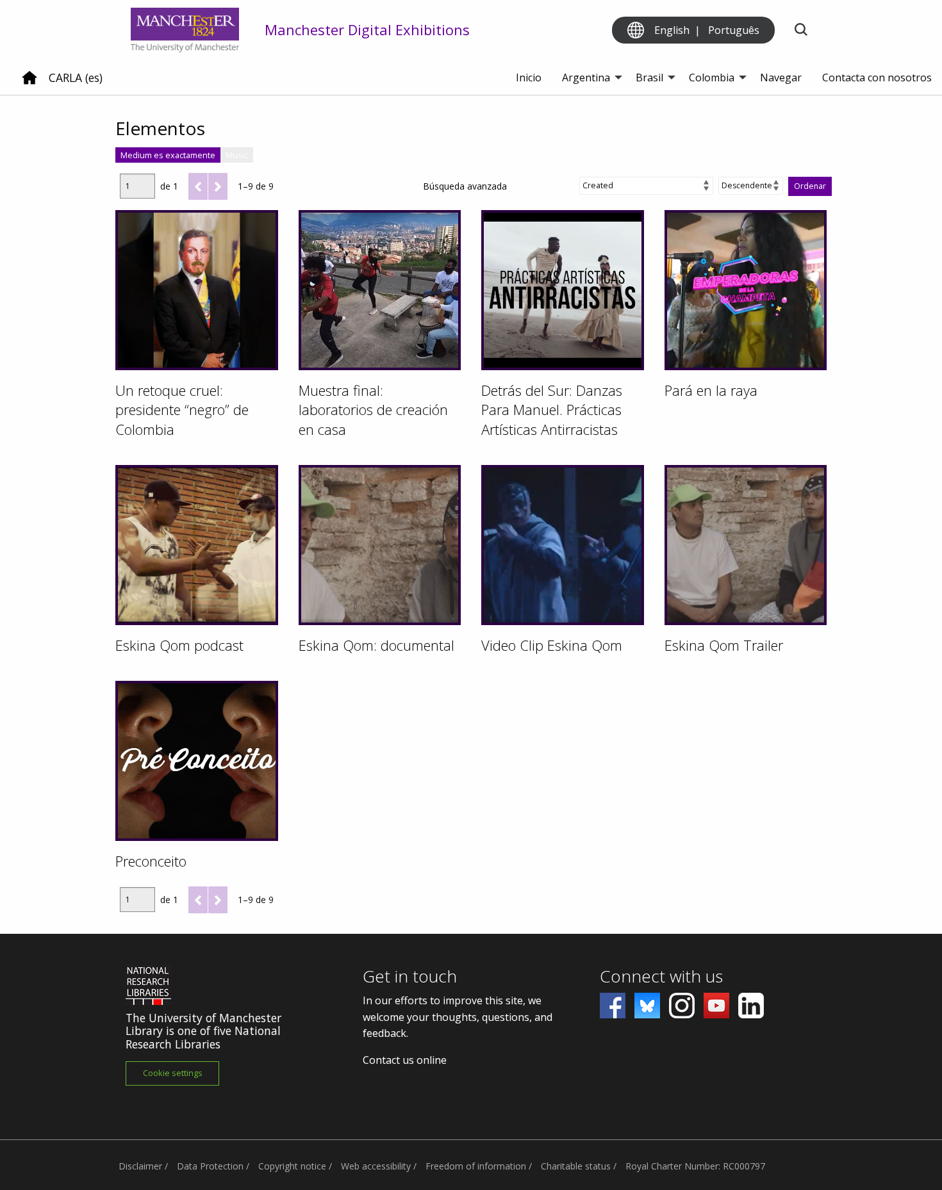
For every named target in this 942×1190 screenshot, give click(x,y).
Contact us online (405, 1060)
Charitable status (576, 1166)
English (672, 30)
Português (733, 30)
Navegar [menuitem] (781, 77)
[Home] (29, 83)
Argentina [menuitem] (586, 77)
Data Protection (210, 1166)
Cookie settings (172, 1073)
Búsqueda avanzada (465, 186)
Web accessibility (376, 1166)
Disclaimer (140, 1166)
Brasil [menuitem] (649, 77)
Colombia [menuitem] (711, 77)
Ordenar (810, 186)
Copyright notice (292, 1166)
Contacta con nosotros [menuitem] (877, 77)
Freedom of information (476, 1166)
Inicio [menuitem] (528, 77)
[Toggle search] (800, 30)
